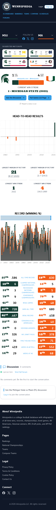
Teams (5, 449)
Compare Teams (9, 453)
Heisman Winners (28, 328)
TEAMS (26, 14)
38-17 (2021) (13, 176)
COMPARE (34, 14)
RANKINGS (19, 14)
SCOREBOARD (8, 14)
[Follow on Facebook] (23, 38)
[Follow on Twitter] (28, 38)
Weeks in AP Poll (28, 347)
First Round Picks (28, 341)
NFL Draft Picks (28, 334)
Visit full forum (21, 372)
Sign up (49, 7)
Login (41, 6)
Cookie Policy (8, 475)
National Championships (12, 445)
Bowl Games (28, 303)
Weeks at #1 (28, 353)
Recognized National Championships (28, 290)
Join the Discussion (13, 98)
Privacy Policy (7, 467)
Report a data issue (29, 104)
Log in (6, 394)
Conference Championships (28, 296)
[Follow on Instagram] (32, 38)
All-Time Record (28, 277)
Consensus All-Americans (28, 322)
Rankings (6, 441)
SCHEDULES (44, 14)
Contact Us (7, 479)
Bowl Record (28, 315)
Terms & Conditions (11, 471)
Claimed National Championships (28, 284)
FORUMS (6, 18)
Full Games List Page (38, 98)
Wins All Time (28, 309)
